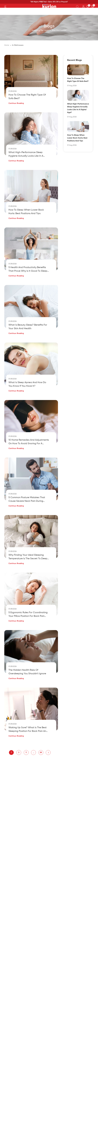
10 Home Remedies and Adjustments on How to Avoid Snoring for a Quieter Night (28, 442)
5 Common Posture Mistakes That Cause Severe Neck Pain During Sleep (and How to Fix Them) (26, 499)
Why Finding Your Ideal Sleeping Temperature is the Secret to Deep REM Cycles (27, 557)
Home (6, 45)
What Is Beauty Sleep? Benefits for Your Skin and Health (27, 327)
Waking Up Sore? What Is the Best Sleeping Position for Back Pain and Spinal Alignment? (28, 729)
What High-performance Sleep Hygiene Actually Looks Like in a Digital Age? (25, 154)
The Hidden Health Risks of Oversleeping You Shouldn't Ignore (27, 672)
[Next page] (48, 752)
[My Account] (83, 6)
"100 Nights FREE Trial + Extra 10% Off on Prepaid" (49, 2)
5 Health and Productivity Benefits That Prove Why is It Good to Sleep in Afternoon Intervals (27, 269)
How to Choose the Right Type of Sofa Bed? (27, 97)
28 (41, 752)
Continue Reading (16, 103)
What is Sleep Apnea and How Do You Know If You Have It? (27, 384)
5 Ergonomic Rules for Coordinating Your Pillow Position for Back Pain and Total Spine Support (28, 614)
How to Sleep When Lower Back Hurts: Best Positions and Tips (26, 212)
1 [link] (11, 752)
